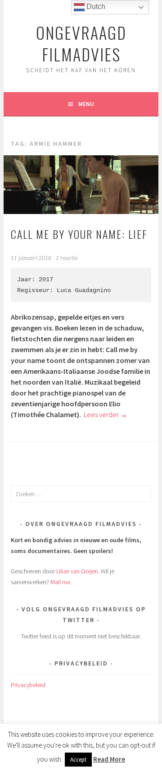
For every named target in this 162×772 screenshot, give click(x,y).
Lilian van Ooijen (77, 571)
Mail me (60, 582)
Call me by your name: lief (79, 234)
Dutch (95, 6)
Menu (86, 104)
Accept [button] (78, 759)
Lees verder (105, 414)
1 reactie (67, 258)
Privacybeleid (28, 685)
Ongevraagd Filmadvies (81, 43)
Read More (109, 759)
